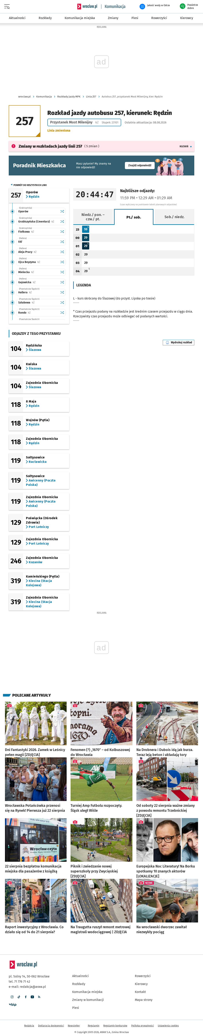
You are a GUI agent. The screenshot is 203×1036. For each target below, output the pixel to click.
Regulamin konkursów (115, 1025)
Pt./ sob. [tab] (133, 217)
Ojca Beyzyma (38, 262)
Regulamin (93, 1025)
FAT (20, 242)
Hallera (37, 292)
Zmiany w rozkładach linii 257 (50, 146)
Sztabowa (38, 302)
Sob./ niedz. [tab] (175, 217)
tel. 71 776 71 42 (19, 981)
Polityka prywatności (142, 1025)
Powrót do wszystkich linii (30, 185)
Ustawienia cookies (168, 1025)
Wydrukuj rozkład (182, 342)
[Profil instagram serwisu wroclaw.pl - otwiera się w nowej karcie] (12, 997)
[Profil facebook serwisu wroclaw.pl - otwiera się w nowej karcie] (26, 997)
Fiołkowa (38, 231)
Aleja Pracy (38, 252)
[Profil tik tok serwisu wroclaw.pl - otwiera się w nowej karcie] (19, 997)
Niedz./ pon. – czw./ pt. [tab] (92, 217)
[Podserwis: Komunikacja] (113, 6)
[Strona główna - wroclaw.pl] (87, 7)
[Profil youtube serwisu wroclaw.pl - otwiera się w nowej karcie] (32, 997)
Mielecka (38, 272)
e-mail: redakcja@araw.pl (27, 987)
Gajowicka (38, 282)
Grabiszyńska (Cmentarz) (38, 221)
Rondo (36, 312)
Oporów (23, 211)
